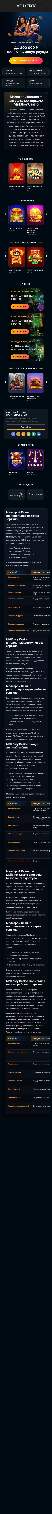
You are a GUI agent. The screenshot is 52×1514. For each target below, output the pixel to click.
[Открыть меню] (48, 6)
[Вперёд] (46, 172)
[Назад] (6, 172)
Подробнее (26, 427)
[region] (26, 178)
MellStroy (26, 6)
